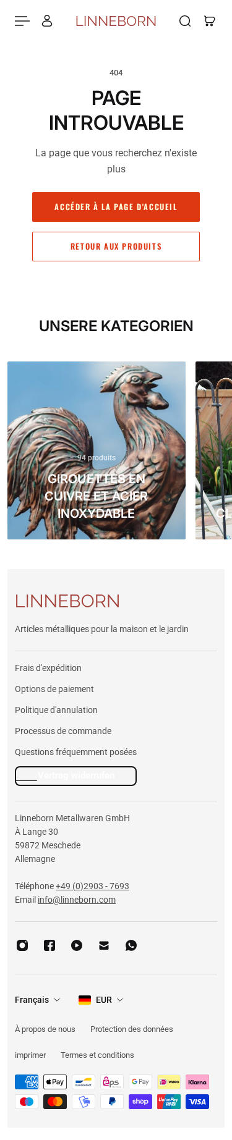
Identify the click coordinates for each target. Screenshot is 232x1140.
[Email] (104, 945)
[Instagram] (22, 945)
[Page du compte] (47, 21)
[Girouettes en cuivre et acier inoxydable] (96, 450)
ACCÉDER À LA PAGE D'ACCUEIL (115, 207)
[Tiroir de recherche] (185, 21)
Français (32, 1000)
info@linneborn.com (77, 900)
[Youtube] (76, 945)
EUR (104, 1000)
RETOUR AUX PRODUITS (116, 246)
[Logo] (116, 21)
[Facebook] (49, 945)
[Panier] (209, 21)
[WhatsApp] (131, 945)
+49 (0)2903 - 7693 (92, 886)
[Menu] (22, 21)
